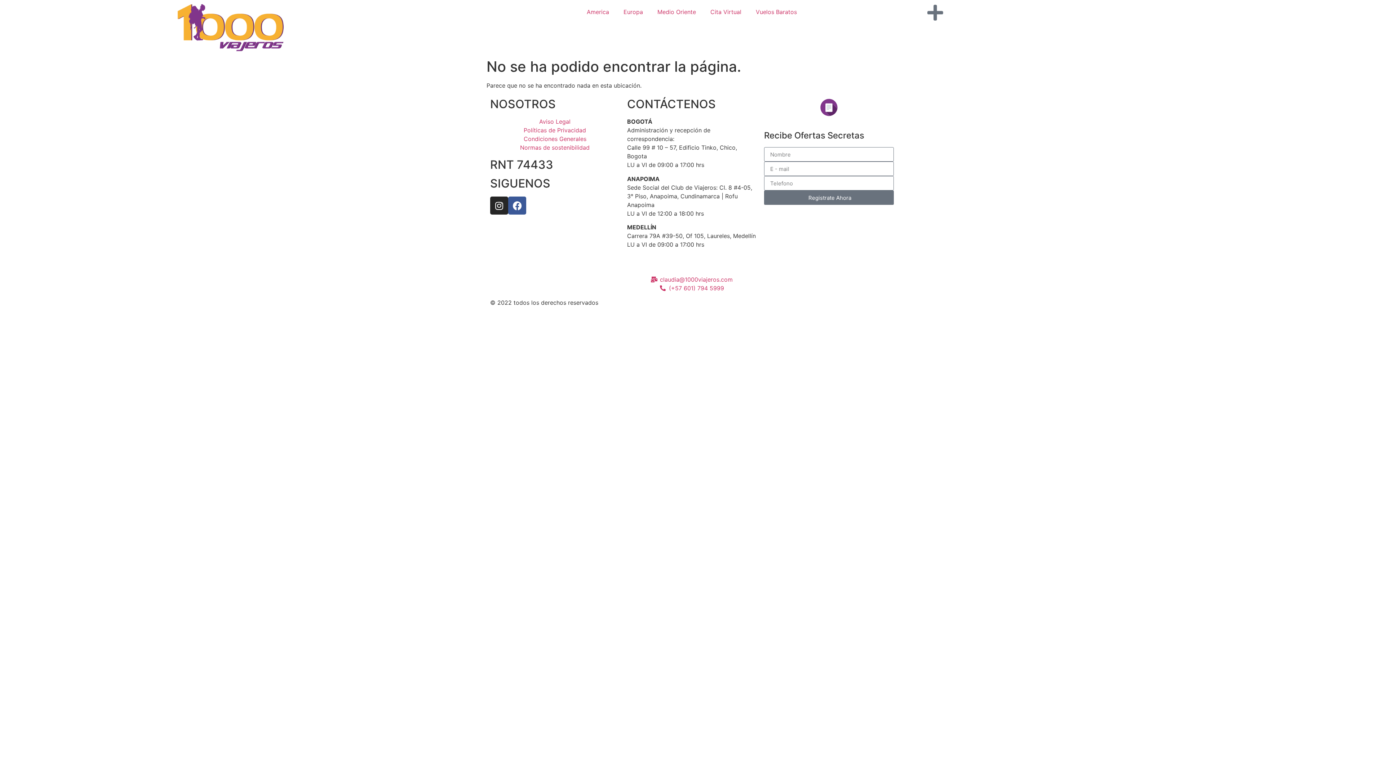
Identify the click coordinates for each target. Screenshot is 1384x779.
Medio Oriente (676, 12)
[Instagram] (499, 206)
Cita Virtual (725, 12)
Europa (633, 12)
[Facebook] (517, 206)
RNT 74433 (521, 165)
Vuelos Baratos (776, 12)
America (598, 12)
